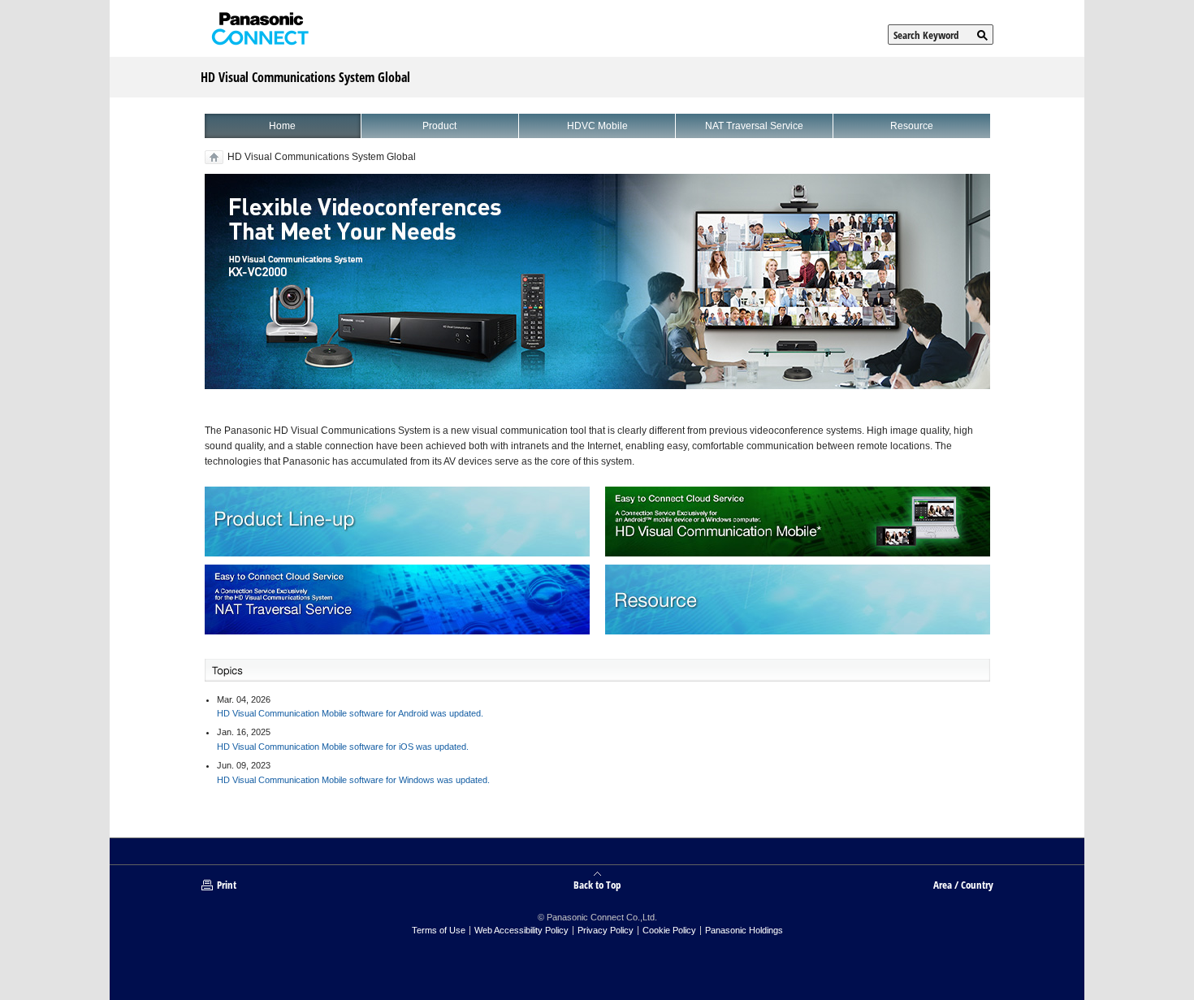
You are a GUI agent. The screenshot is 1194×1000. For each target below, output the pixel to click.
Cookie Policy (669, 930)
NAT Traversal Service (754, 126)
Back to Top (597, 883)
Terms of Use (438, 930)
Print (226, 884)
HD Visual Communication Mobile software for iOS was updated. (343, 746)
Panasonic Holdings (744, 930)
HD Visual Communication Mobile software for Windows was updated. (353, 780)
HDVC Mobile (597, 126)
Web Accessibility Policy (521, 930)
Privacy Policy (606, 930)
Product (439, 126)
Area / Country (963, 884)
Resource (911, 126)
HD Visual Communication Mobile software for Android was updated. (350, 713)
